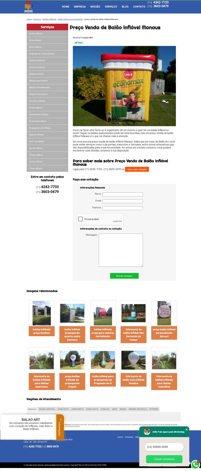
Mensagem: (92, 235)
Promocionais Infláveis (39, 114)
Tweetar (78, 42)
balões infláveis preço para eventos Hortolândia (103, 333)
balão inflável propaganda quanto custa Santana (72, 334)
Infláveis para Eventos (38, 81)
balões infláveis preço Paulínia (41, 331)
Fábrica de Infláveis (37, 60)
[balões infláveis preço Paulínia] (42, 313)
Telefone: (97, 207)
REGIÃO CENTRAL (47, 409)
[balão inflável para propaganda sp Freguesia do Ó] (103, 360)
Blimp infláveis (35, 40)
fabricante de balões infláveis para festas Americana (41, 381)
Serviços (111, 6)
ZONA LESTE (63, 409)
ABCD (114, 409)
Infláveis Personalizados (39, 87)
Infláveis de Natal (36, 74)
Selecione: (32, 409)
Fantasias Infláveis (37, 67)
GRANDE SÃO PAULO (138, 409)
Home (65, 6)
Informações (59, 428)
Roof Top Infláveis (36, 141)
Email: (98, 200)
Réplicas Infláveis (36, 135)
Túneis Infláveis (36, 168)
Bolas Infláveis (35, 47)
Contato (139, 6)
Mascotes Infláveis (37, 101)
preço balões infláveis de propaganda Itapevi (72, 381)
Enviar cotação (124, 276)
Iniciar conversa (164, 459)
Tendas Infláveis (36, 155)
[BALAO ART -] (42, 6)
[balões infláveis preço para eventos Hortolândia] (103, 313)
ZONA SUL (105, 409)
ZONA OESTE (92, 409)
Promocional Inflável (37, 121)
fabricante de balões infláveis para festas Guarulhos (164, 381)
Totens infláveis (36, 162)
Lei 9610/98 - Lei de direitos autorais (67, 426)
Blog (125, 6)
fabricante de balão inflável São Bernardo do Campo (133, 334)
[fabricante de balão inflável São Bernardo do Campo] (134, 313)
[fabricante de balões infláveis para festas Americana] (42, 360)
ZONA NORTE (77, 409)
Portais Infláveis (36, 108)
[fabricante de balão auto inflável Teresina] (134, 360)
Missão (95, 6)
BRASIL (123, 409)
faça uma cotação (137, 169)
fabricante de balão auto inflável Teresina (133, 380)
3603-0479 (160, 6)
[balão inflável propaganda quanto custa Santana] (72, 313)
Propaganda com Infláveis (40, 128)
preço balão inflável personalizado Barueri (164, 333)
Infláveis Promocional (38, 94)
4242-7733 (160, 2)
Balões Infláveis (36, 33)
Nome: (98, 194)
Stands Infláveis (36, 148)
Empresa (80, 6)
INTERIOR (153, 409)
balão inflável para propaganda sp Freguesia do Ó (103, 380)
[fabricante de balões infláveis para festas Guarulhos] (164, 360)
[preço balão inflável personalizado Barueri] (164, 313)
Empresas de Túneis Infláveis (41, 54)
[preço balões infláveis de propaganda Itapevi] (72, 360)
